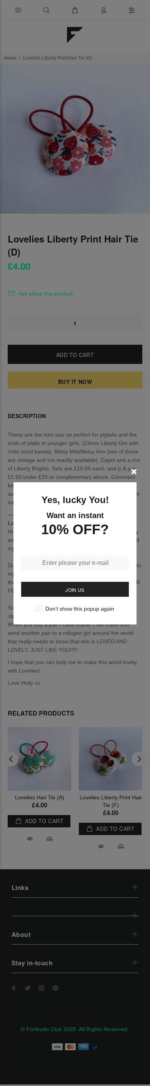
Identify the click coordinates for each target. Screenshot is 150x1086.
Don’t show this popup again (79, 609)
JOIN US (75, 589)
